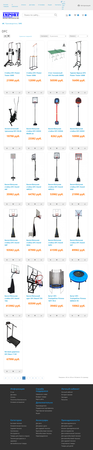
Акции (50, 5)
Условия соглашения (17, 402)
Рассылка (64, 400)
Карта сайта (40, 399)
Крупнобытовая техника (44, 431)
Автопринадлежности (68, 423)
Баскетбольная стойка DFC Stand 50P (12, 242)
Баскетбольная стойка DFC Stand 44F (12, 186)
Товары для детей (67, 446)
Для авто (39, 423)
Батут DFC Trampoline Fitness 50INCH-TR (78, 298)
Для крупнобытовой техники (71, 436)
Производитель (11, 23)
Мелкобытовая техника (43, 433)
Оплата (23, 5)
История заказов (66, 395)
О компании (15, 5)
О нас (12, 392)
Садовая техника (16, 428)
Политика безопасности (18, 400)
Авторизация (85, 5)
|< (5, 378)
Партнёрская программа (44, 411)
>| (42, 378)
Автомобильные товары (18, 443)
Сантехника (14, 431)
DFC (20, 23)
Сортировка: (44, 36)
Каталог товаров (5, 5)
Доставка (32, 5)
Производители (41, 406)
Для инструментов (67, 431)
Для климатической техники (70, 433)
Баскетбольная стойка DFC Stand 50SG (33, 242)
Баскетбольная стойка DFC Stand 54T (77, 242)
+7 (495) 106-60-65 (63, 5)
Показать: (72, 36)
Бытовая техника (16, 423)
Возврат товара (41, 397)
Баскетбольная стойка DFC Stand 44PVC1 (33, 186)
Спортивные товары (68, 443)
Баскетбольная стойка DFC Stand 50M (77, 186)
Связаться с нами (41, 394)
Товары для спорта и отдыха (19, 436)
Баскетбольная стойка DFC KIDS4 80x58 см (33, 131)
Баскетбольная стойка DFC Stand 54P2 (55, 242)
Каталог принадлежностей (70, 428)
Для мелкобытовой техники (70, 438)
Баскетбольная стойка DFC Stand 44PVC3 (55, 186)
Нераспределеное (42, 436)
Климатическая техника (18, 426)
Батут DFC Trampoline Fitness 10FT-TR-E (56, 298)
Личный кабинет (67, 392)
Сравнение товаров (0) (25, 36)
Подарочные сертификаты (45, 408)
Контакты (58, 5)
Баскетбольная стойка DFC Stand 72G (12, 298)
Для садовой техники (43, 428)
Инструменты (15, 433)
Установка (41, 5)
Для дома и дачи (41, 426)
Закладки (64, 397)
